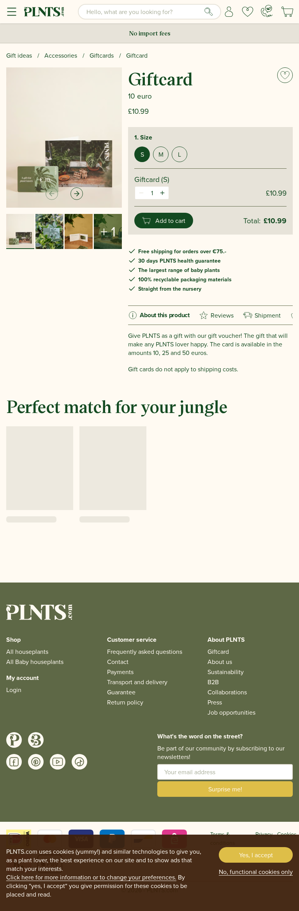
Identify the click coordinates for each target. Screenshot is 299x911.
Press (215, 702)
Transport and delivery (137, 682)
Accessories (60, 55)
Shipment (268, 315)
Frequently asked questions (144, 651)
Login (13, 689)
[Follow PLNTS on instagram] (14, 740)
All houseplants (27, 651)
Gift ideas (19, 55)
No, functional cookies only (256, 871)
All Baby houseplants (34, 661)
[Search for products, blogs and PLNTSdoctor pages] (208, 11)
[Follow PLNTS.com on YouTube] (57, 762)
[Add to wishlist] (285, 75)
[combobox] (149, 11)
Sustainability (226, 671)
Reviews (222, 315)
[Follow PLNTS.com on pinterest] (36, 762)
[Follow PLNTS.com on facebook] (14, 762)
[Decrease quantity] (141, 193)
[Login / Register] (229, 11)
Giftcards (102, 55)
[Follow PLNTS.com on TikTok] (79, 762)
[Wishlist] (247, 11)
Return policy (125, 702)
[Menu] (11, 11)
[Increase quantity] (162, 193)
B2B (213, 682)
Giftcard (137, 55)
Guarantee (121, 692)
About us (220, 661)
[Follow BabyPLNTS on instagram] (36, 740)
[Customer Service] (267, 11)
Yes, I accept (256, 855)
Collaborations (227, 692)
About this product (165, 315)
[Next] (76, 193)
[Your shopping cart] (287, 11)
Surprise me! (225, 789)
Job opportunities (231, 712)
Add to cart (170, 220)
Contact (117, 661)
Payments (120, 671)
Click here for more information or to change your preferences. (91, 877)
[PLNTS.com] (44, 11)
